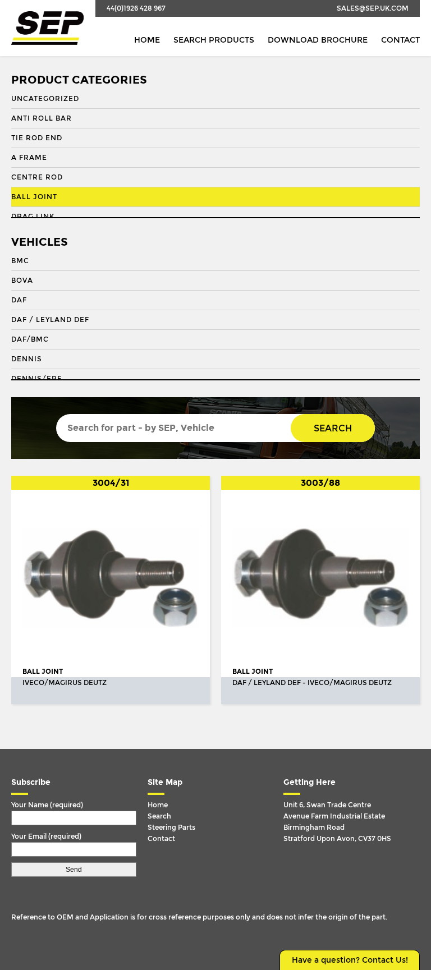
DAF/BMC (30, 339)
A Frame (29, 158)
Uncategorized (45, 99)
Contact (400, 40)
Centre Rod (37, 177)
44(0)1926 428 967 (136, 8)
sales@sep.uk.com (373, 8)
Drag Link (32, 216)
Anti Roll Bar (41, 118)
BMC (20, 261)
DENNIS (26, 359)
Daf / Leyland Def (50, 320)
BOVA (22, 280)
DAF (19, 300)
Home (147, 40)
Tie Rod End (36, 138)
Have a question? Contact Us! (350, 960)
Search (333, 428)
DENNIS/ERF (36, 379)
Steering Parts (171, 827)
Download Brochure (318, 40)
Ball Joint (34, 197)
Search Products (213, 40)
